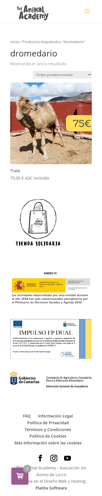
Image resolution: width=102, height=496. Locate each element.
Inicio (14, 41)
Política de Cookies (47, 436)
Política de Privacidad (48, 422)
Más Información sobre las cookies (48, 443)
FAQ (27, 416)
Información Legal (55, 416)
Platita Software (51, 488)
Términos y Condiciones (48, 429)
